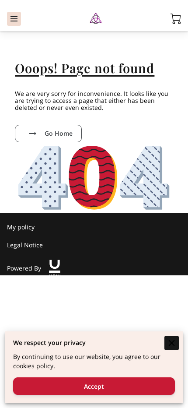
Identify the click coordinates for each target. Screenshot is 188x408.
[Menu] (14, 19)
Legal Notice (25, 245)
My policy (21, 227)
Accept (94, 386)
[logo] (54, 268)
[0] (176, 19)
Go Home (59, 133)
